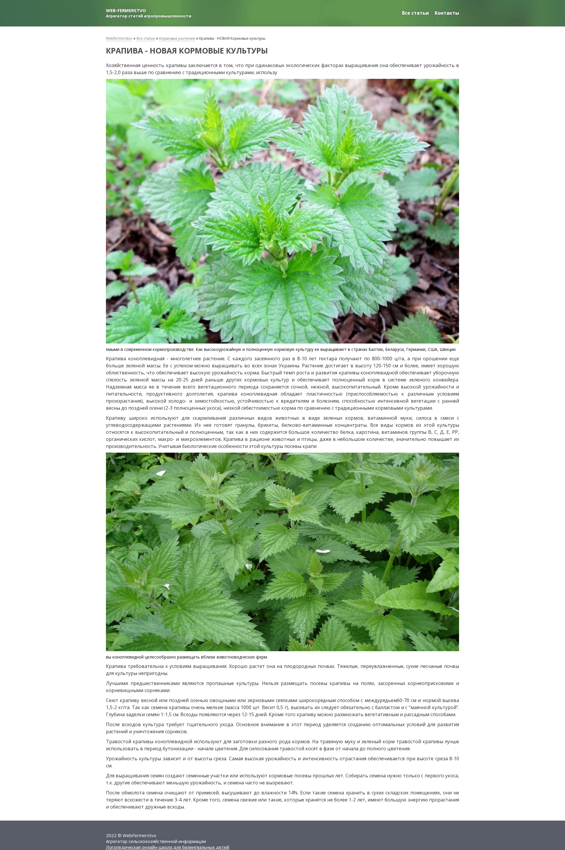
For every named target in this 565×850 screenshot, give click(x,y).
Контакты (447, 13)
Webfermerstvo (119, 38)
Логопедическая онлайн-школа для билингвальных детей (167, 847)
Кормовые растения (177, 38)
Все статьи (415, 13)
